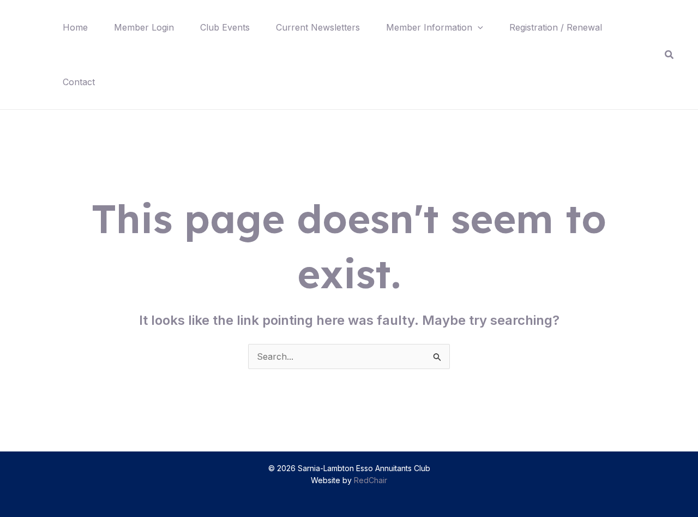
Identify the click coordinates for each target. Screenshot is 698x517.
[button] (477, 27)
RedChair (370, 480)
